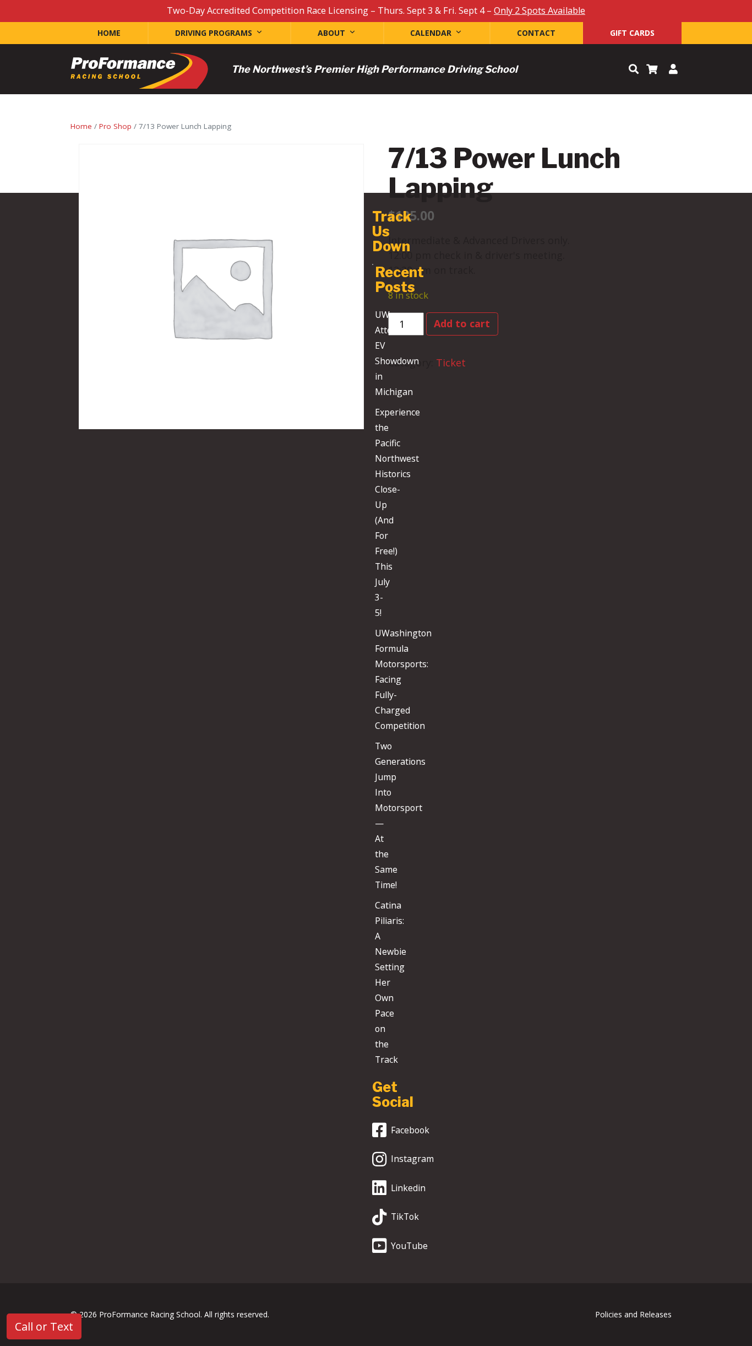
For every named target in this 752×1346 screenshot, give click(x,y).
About (331, 33)
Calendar (430, 33)
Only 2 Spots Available (539, 10)
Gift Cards (632, 33)
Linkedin (408, 1188)
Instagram (412, 1159)
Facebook (410, 1130)
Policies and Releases (633, 1314)
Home (109, 33)
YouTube (409, 1246)
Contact (536, 33)
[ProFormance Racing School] (139, 73)
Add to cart (462, 323)
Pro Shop (115, 126)
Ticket (451, 362)
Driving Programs (213, 33)
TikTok (405, 1216)
